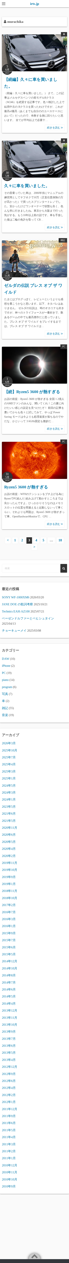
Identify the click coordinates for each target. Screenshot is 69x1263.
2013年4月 (9, 1059)
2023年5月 (9, 806)
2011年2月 (9, 1151)
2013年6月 (9, 1045)
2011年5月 (9, 1130)
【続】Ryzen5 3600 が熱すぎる (32, 391)
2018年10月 (9, 898)
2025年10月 (9, 750)
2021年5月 (9, 820)
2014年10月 (9, 968)
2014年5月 (9, 996)
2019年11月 (9, 862)
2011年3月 (9, 1144)
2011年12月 (9, 1109)
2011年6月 (9, 1123)
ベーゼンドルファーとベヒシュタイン (28, 618)
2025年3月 (9, 771)
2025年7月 (9, 757)
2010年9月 (9, 1186)
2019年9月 (9, 877)
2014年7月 (9, 982)
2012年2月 (9, 1095)
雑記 (63, 240)
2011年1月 (9, 1158)
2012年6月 (9, 1080)
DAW (5, 658)
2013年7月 (9, 1038)
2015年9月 (9, 933)
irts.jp (34, 4)
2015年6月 (9, 947)
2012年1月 (9, 1102)
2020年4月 (9, 848)
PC (63, 346)
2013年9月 (9, 1031)
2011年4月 (9, 1137)
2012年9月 (9, 1074)
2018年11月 (9, 891)
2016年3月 (9, 919)
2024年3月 (9, 792)
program (7, 687)
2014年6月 (9, 989)
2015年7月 (9, 940)
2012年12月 (9, 1066)
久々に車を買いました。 (27, 185)
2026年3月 (9, 743)
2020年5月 (9, 841)
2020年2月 (9, 856)
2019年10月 (9, 869)
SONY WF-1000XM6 (15, 597)
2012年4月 (9, 1087)
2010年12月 (9, 1165)
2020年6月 (9, 834)
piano (5, 679)
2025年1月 (9, 778)
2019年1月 (9, 884)
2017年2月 (9, 905)
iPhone (6, 665)
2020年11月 (9, 827)
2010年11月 (9, 1172)
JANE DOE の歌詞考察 (17, 604)
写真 (5, 694)
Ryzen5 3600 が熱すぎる (26, 487)
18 (60, 540)
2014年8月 (9, 975)
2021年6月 (9, 813)
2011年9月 (9, 1116)
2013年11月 (9, 1017)
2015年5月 (9, 954)
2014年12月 (9, 961)
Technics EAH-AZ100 (16, 611)
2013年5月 (9, 1052)
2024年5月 (9, 785)
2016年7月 (9, 912)
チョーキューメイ (14, 630)
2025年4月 (9, 764)
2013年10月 (9, 1024)
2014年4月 (9, 1003)
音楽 (5, 715)
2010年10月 (9, 1179)
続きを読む (54, 127)
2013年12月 (9, 1010)
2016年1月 (9, 926)
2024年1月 (9, 799)
